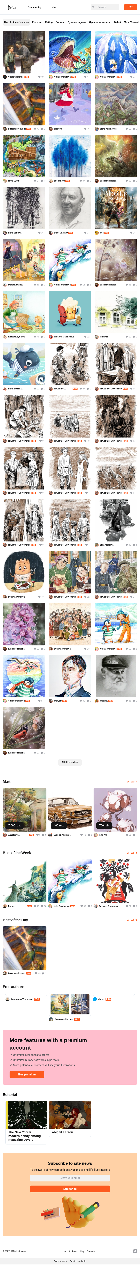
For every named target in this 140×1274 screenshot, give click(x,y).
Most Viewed (131, 22)
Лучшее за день (77, 22)
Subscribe (70, 1188)
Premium (37, 22)
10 (45, 906)
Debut (117, 22)
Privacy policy (60, 1261)
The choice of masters (16, 22)
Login (130, 6)
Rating (49, 22)
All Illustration (70, 762)
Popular (60, 22)
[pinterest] (135, 1251)
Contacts (91, 1251)
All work (132, 781)
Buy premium (27, 1074)
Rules (75, 1251)
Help (82, 1251)
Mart (54, 7)
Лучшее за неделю (100, 22)
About (67, 1251)
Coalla (83, 1261)
